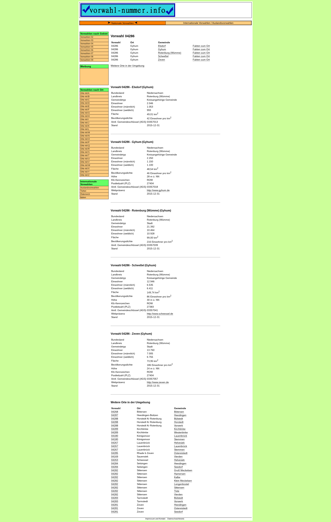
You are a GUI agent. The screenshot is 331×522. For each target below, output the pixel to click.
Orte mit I (84, 119)
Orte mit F (84, 109)
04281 (114, 504)
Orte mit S (84, 152)
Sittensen (179, 487)
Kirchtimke (179, 429)
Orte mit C (85, 100)
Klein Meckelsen (183, 480)
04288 (114, 418)
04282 (114, 470)
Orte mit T (84, 155)
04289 (114, 429)
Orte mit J (84, 122)
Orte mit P (84, 142)
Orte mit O (85, 139)
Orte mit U (85, 159)
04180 (114, 435)
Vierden (178, 456)
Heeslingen (180, 415)
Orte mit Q (85, 145)
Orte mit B (84, 96)
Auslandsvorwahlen (89, 187)
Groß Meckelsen (183, 470)
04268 (114, 411)
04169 (114, 456)
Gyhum (162, 49)
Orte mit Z (84, 175)
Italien (83, 197)
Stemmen (179, 439)
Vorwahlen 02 (86, 37)
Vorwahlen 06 (86, 50)
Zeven (161, 59)
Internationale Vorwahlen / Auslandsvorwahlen (208, 23)
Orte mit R (85, 149)
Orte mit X (84, 168)
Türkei (83, 191)
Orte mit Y (84, 172)
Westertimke (181, 432)
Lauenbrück (180, 435)
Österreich (85, 194)
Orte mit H (85, 116)
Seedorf (178, 466)
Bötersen (179, 411)
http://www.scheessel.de (160, 313)
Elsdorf (162, 45)
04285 (114, 453)
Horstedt (178, 422)
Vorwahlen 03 (86, 40)
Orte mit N (85, 136)
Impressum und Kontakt (155, 519)
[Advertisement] (94, 76)
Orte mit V (84, 162)
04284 (114, 463)
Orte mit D (85, 103)
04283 (114, 497)
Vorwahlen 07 (86, 53)
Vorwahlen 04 (86, 43)
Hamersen (179, 473)
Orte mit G (85, 113)
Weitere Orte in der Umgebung (127, 65)
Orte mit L (84, 129)
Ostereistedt (180, 453)
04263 (114, 460)
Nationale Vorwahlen (122, 23)
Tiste (176, 491)
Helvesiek (179, 442)
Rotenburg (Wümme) (169, 52)
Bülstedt (178, 418)
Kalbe (177, 477)
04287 (114, 415)
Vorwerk (178, 425)
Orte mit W (85, 165)
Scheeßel (163, 56)
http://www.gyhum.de (158, 190)
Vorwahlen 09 (86, 60)
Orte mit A (84, 93)
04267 (114, 442)
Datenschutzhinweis (175, 519)
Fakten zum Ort (201, 45)
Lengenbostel (181, 484)
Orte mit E (84, 106)
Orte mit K (84, 126)
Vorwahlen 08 (86, 56)
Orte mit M (85, 132)
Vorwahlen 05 (86, 47)
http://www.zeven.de (158, 382)
